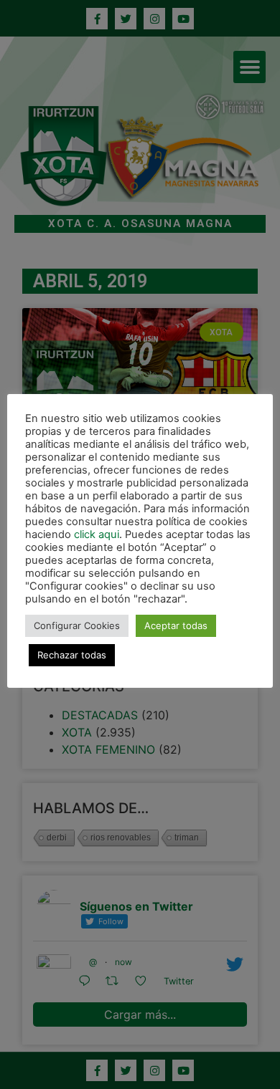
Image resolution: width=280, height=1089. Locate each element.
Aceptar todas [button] (175, 625)
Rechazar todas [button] (71, 655)
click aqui (96, 534)
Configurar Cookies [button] (77, 625)
